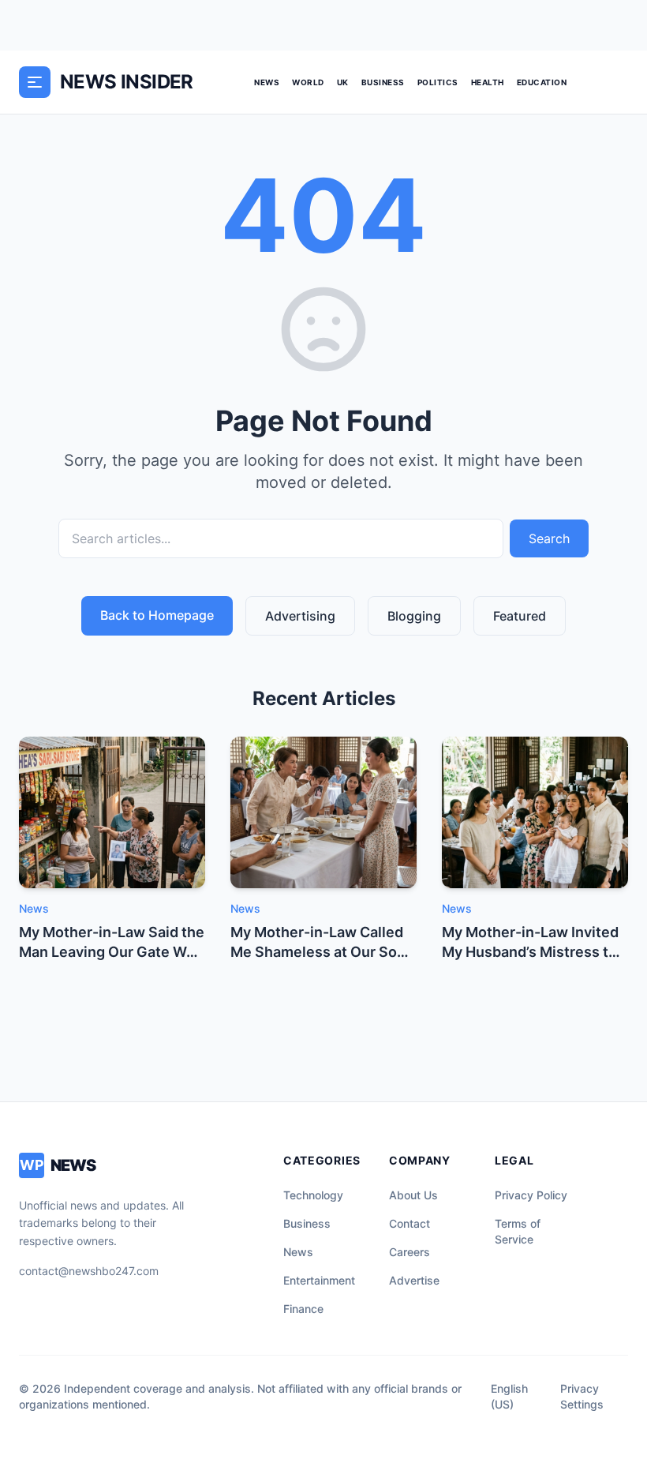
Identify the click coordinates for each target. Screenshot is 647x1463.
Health (487, 82)
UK (343, 82)
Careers (409, 1252)
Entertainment (319, 1280)
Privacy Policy (531, 1195)
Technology (313, 1195)
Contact (409, 1223)
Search (549, 538)
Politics (437, 82)
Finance (303, 1308)
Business (383, 82)
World (308, 82)
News (266, 82)
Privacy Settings (582, 1396)
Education (542, 82)
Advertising (300, 616)
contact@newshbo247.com (89, 1270)
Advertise (414, 1280)
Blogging (414, 616)
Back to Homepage (157, 615)
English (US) (509, 1396)
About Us (413, 1195)
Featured (519, 616)
